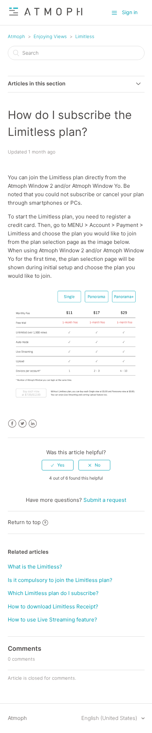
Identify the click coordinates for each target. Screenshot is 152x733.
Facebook (12, 423)
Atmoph (16, 36)
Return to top (24, 522)
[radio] (58, 465)
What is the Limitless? (35, 566)
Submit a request (104, 500)
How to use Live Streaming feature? (52, 619)
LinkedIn (32, 423)
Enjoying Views (50, 36)
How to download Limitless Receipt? (53, 606)
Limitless (84, 36)
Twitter (22, 423)
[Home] (46, 16)
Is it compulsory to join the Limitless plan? (60, 580)
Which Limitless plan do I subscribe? (53, 593)
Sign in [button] (130, 12)
